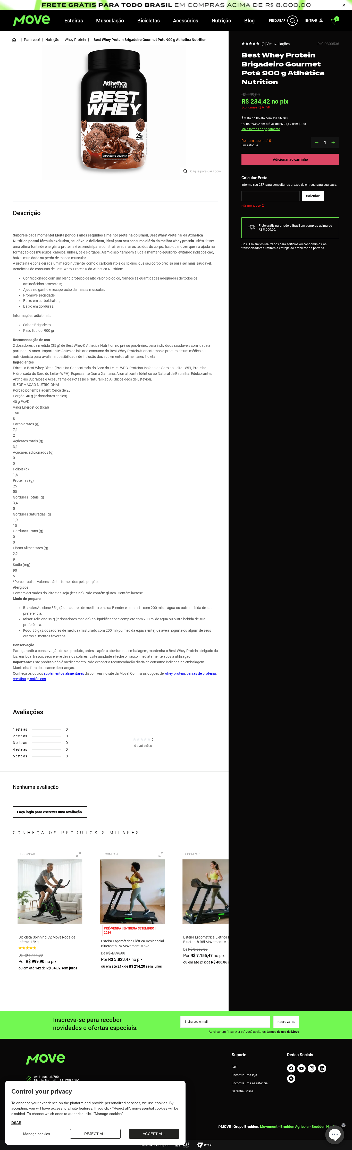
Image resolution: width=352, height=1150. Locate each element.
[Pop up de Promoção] (176, 5)
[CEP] (270, 196)
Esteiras (73, 21)
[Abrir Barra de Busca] (292, 20)
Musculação (110, 21)
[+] (333, 143)
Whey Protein (75, 40)
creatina (19, 679)
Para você (32, 40)
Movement (269, 1126)
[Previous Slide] (19, 918)
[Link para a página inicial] (14, 39)
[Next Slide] (219, 918)
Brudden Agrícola (294, 1126)
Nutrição (221, 21)
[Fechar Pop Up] (344, 5)
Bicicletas (148, 21)
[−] (317, 143)
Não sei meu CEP (251, 205)
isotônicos (37, 679)
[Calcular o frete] (313, 196)
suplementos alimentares (64, 673)
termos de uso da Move (283, 1032)
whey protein (174, 673)
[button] (78, 854)
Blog (249, 21)
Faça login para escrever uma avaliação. (50, 812)
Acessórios (185, 21)
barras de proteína (201, 673)
